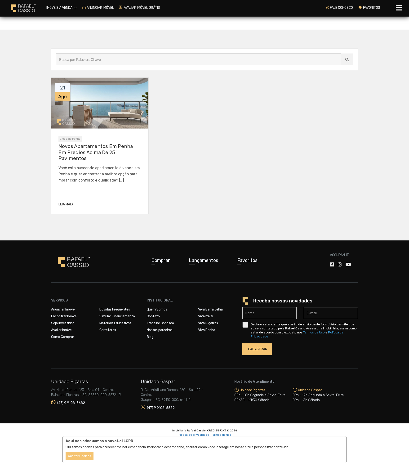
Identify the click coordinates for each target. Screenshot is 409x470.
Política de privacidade (193, 434)
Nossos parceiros (160, 330)
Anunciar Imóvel (63, 309)
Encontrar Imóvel (64, 316)
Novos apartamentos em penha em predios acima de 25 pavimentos (95, 152)
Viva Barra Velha (210, 309)
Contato (153, 316)
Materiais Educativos (115, 323)
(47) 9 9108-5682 (71, 403)
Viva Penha (206, 330)
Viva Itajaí (205, 316)
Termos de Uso (314, 332)
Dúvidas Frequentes (114, 309)
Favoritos (247, 260)
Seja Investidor (62, 323)
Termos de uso (221, 434)
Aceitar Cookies (79, 456)
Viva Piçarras (208, 323)
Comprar (160, 260)
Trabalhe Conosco (160, 323)
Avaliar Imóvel (61, 330)
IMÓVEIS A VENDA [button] (59, 8)
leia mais (65, 204)
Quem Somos (157, 309)
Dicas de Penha (70, 138)
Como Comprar (62, 337)
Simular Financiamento (117, 316)
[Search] (347, 59)
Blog (150, 337)
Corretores (107, 330)
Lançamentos (203, 260)
